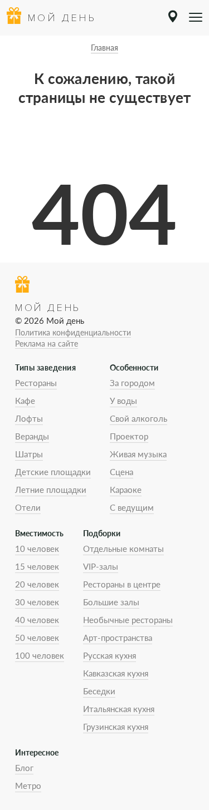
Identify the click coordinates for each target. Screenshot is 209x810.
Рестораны (36, 383)
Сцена (121, 472)
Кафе (25, 401)
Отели (28, 507)
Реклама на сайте (46, 343)
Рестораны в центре (122, 584)
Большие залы (111, 602)
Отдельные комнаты (123, 549)
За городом (132, 383)
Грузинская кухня (115, 727)
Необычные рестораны (128, 620)
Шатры (29, 454)
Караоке (126, 490)
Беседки (99, 691)
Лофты (29, 418)
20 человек (37, 584)
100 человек (39, 655)
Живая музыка (138, 454)
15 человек (37, 566)
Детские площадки (53, 472)
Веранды (32, 436)
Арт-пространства (117, 638)
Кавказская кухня (115, 673)
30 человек (37, 602)
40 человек (37, 620)
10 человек (37, 549)
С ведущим (132, 507)
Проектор (129, 436)
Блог (24, 768)
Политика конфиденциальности (73, 332)
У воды (123, 401)
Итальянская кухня (118, 709)
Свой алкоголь (138, 418)
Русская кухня (109, 655)
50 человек (37, 638)
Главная (104, 47)
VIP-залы (100, 566)
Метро (28, 786)
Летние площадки (50, 490)
